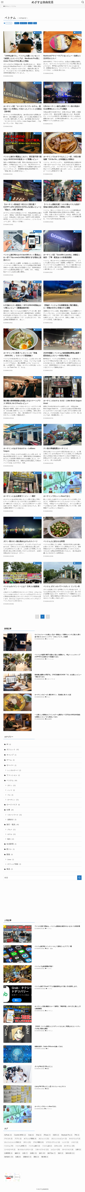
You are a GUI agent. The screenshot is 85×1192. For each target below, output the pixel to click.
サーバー (11, 765)
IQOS (56, 1135)
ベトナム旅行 (34, 1146)
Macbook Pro (66, 1135)
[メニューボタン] (2, 2)
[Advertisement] (42, 899)
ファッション (13, 775)
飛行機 (44, 1157)
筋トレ (10, 849)
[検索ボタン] (83, 2)
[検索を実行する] (79, 877)
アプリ (18, 1138)
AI (9, 744)
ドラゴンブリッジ (53, 1142)
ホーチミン (23, 23)
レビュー (55, 1149)
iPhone (47, 1135)
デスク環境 (38, 1142)
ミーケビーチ (9, 1149)
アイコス (8, 1138)
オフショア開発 (14, 864)
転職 (18, 1157)
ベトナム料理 (21, 1146)
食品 (10, 869)
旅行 (42, 1153)
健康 (17, 1153)
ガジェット (13, 749)
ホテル (11, 834)
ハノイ (30, 23)
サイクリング (74, 1138)
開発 (10, 854)
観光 (10, 839)
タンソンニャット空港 (12, 1142)
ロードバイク (13, 805)
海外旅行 (8, 1157)
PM (77, 1135)
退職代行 (11, 819)
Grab (31, 1135)
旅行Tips (51, 1153)
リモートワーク (14, 815)
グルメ (11, 829)
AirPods (8, 1135)
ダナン (17, 23)
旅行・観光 (13, 824)
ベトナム (12, 780)
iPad (38, 1135)
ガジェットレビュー (59, 1138)
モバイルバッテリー (25, 1149)
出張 (25, 1153)
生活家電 (11, 844)
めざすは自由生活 (42, 2)
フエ (35, 23)
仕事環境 (8, 1153)
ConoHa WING (20, 1135)
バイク (74, 1142)
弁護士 (33, 1153)
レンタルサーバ (14, 770)
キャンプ (11, 755)
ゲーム (10, 760)
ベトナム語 (47, 1146)
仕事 (10, 810)
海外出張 (70, 1153)
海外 (60, 1153)
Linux (10, 859)
